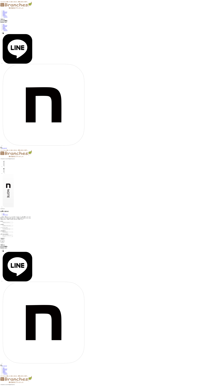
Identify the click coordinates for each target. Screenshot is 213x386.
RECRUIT (5, 17)
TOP (3, 10)
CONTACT (5, 15)
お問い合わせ (5, 214)
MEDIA (4, 14)
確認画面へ (2, 238)
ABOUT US (5, 11)
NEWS (4, 13)
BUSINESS (5, 12)
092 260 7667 (4, 148)
